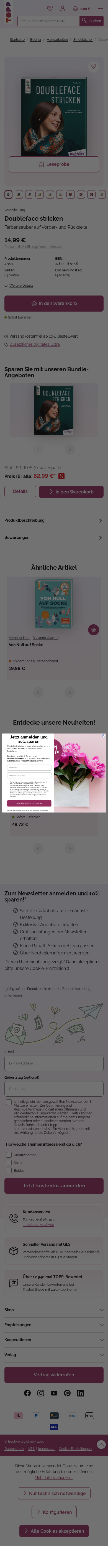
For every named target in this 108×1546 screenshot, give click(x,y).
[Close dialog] (103, 736)
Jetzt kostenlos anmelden (29, 803)
